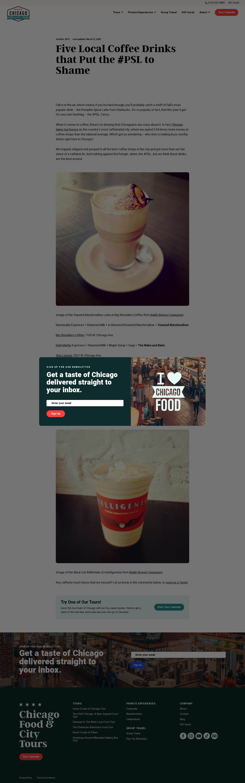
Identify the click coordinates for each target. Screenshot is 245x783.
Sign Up (55, 413)
